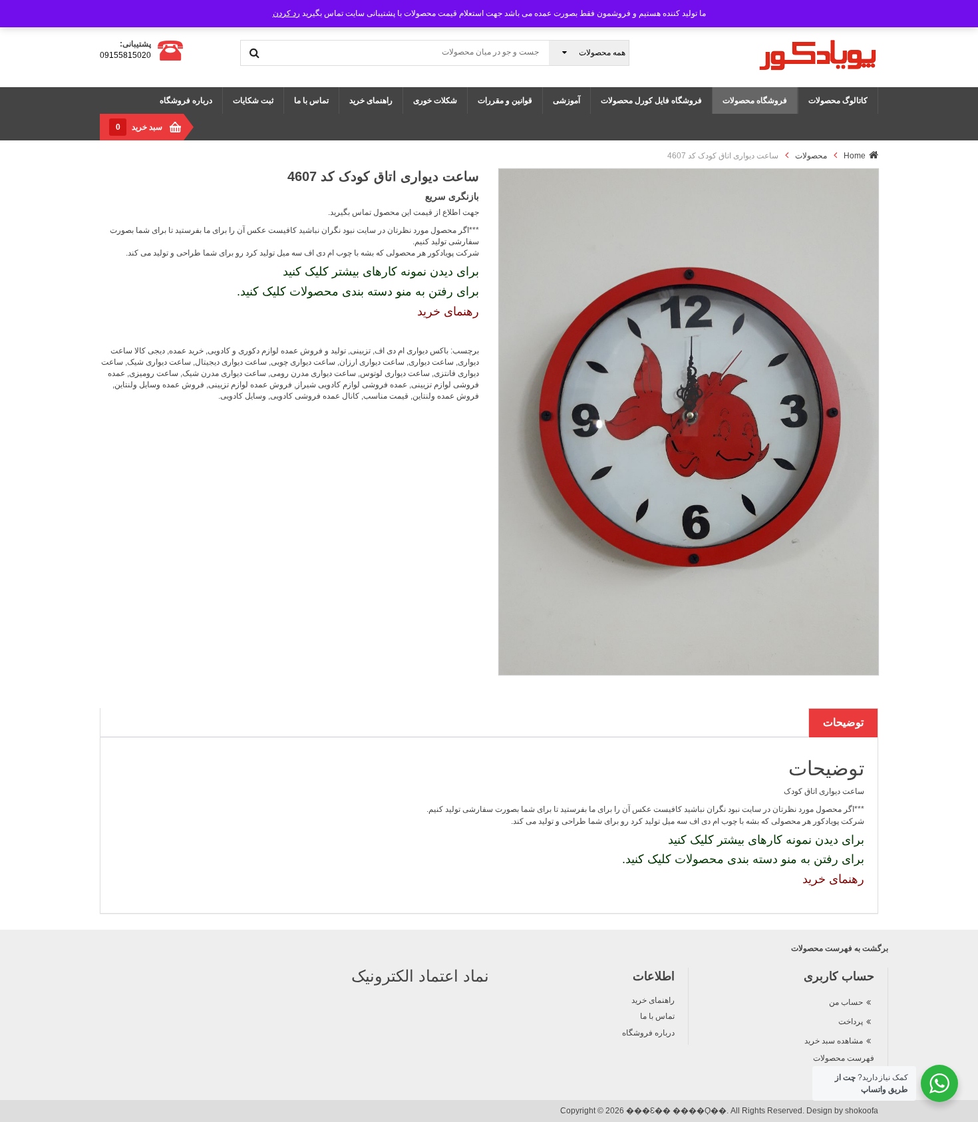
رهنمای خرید (448, 311)
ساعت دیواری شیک (159, 362)
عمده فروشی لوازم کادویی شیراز (351, 384)
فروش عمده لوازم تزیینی (250, 384)
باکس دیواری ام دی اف (411, 350)
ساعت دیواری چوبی (303, 362)
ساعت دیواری (431, 362)
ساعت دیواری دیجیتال (231, 362)
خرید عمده (186, 350)
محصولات (811, 155)
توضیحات (843, 722)
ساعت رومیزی (153, 373)
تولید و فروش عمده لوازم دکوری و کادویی (277, 350)
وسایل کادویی (243, 396)
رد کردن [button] (286, 13)
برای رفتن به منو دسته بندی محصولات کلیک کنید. (358, 291)
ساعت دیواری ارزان (372, 362)
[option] (688, 422)
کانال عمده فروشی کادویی (314, 396)
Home (855, 155)
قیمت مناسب (385, 396)
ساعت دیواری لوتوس (395, 373)
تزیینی (360, 350)
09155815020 (125, 55)
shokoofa (861, 1110)
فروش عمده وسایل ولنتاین (159, 384)
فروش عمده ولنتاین (445, 396)
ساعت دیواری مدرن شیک (224, 373)
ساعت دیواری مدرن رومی (313, 373)
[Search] (254, 52)
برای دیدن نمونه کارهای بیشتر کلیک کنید (381, 271)
